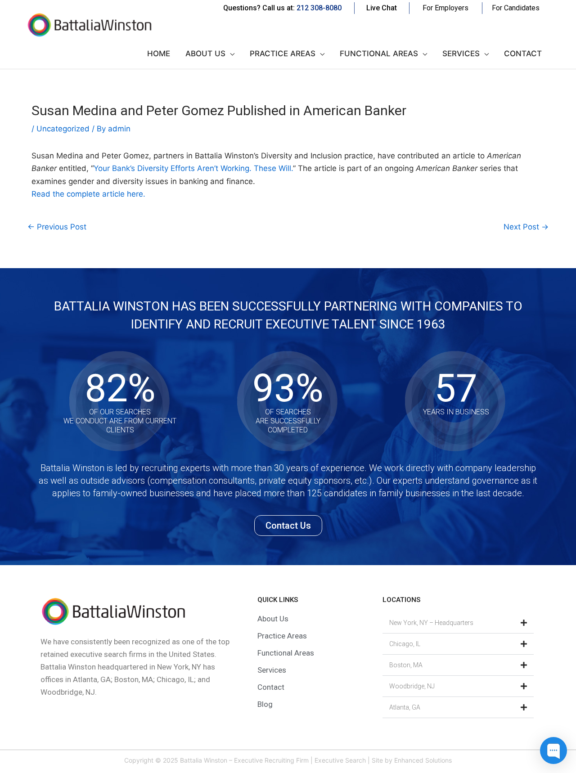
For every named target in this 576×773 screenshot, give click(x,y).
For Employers (445, 8)
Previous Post (56, 226)
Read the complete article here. (88, 193)
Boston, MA (406, 665)
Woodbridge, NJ (412, 686)
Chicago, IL (404, 643)
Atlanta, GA (404, 707)
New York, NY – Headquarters (431, 622)
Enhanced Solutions (423, 760)
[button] (458, 623)
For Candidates (516, 8)
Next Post (526, 226)
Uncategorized (63, 128)
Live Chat (381, 8)
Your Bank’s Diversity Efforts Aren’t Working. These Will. (193, 168)
